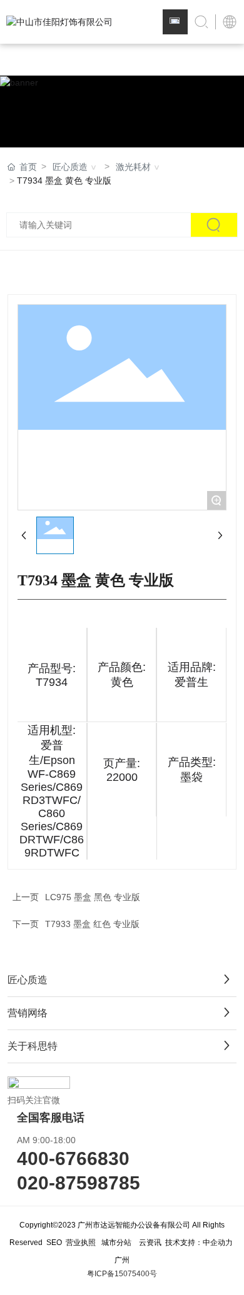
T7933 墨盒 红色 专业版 (92, 924)
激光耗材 (133, 167)
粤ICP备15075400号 (122, 1273)
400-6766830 (73, 1158)
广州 (122, 1260)
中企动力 (218, 1242)
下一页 (26, 924)
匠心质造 (70, 167)
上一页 (26, 897)
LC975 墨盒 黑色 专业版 (92, 897)
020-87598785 (78, 1183)
